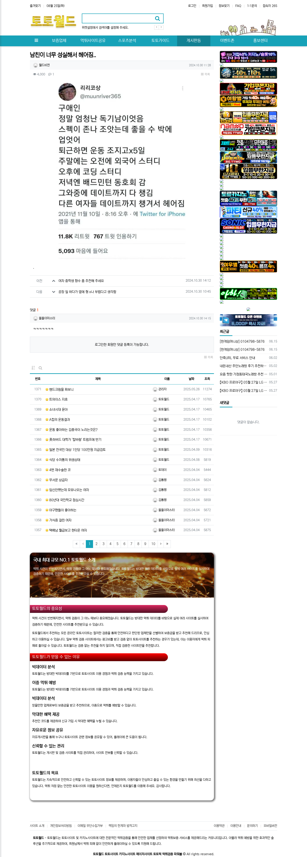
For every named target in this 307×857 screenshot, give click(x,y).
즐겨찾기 (35, 6)
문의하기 (252, 826)
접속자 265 (270, 6)
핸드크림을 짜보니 (60, 389)
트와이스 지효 (58, 399)
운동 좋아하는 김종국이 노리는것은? (73, 430)
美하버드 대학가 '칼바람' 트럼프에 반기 (74, 440)
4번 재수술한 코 (59, 470)
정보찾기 (224, 6)
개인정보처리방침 (61, 826)
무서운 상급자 (58, 480)
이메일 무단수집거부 (90, 826)
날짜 (191, 379)
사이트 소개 (37, 826)
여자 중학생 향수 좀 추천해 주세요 (81, 281)
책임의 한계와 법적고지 (123, 826)
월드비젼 (44, 65)
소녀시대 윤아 (58, 409)
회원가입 (207, 6)
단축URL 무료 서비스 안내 (237, 358)
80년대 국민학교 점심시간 (66, 500)
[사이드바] (36, 40)
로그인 (192, 6)
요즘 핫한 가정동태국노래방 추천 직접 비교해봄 (244, 374)
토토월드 (163, 399)
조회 (207, 379)
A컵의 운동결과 (59, 420)
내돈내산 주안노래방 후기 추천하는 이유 (244, 366)
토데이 (162, 470)
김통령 (162, 480)
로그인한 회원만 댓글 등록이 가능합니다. (122, 345)
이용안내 (235, 826)
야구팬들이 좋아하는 (62, 510)
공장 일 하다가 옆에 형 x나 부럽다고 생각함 (87, 292)
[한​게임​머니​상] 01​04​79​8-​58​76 (242, 341)
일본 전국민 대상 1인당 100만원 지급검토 (77, 450)
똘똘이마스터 (46, 318)
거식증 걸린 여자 (59, 520)
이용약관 (219, 826)
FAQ (238, 6)
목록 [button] (207, 74)
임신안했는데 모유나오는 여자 (68, 490)
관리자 (162, 389)
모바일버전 (270, 826)
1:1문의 (252, 6)
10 (153, 544)
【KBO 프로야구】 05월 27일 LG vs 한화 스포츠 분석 (244, 382)
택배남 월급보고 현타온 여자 (67, 530)
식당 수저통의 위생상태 (64, 460)
